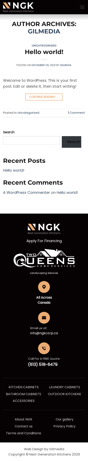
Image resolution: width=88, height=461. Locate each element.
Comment (76, 113)
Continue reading (44, 97)
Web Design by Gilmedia (44, 449)
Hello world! (44, 52)
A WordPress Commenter (26, 192)
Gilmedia (44, 31)
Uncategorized (44, 45)
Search (9, 132)
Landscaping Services (44, 273)
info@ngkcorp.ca (44, 333)
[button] (82, 7)
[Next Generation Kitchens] (18, 7)
